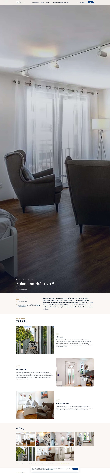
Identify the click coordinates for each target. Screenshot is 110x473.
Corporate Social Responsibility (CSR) (60, 2)
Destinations (18, 279)
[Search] (77, 2)
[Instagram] (86, 2)
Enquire (90, 2)
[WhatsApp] (83, 2)
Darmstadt (30, 279)
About (42, 2)
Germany (25, 279)
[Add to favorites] (53, 283)
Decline (69, 468)
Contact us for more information (64, 462)
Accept (75, 468)
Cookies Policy (49, 469)
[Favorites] (80, 2)
